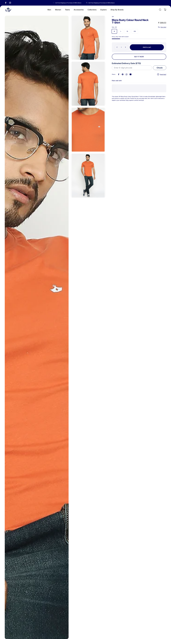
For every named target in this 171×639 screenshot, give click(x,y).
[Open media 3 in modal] (88, 84)
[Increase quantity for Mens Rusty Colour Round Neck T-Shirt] (126, 47)
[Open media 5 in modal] (88, 176)
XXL (135, 31)
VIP (113, 16)
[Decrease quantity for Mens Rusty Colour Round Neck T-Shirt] (116, 47)
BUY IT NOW (139, 57)
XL (127, 31)
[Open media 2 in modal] (88, 38)
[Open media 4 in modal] (88, 130)
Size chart (163, 27)
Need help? (163, 74)
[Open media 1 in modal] (37, 327)
